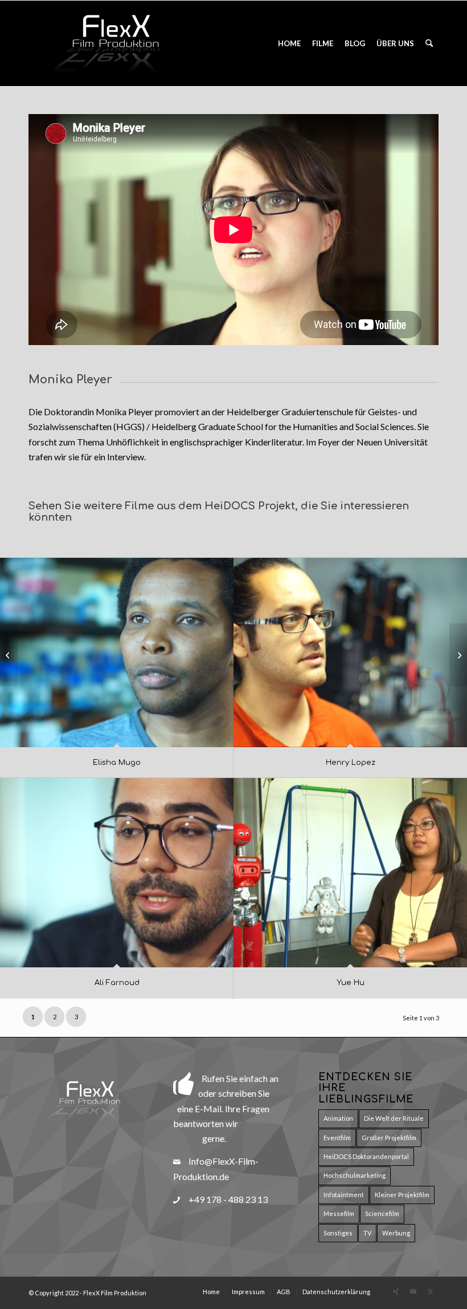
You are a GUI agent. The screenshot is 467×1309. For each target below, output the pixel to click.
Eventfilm (337, 1137)
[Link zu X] (430, 1291)
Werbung (396, 1233)
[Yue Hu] (350, 872)
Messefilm (338, 1213)
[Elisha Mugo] (116, 652)
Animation (338, 1118)
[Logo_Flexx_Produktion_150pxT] (113, 43)
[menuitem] (289, 43)
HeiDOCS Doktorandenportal (366, 1156)
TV (367, 1233)
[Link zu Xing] (395, 1291)
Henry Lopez (350, 763)
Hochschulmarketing (354, 1175)
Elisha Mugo (117, 763)
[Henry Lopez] (350, 652)
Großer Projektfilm (389, 1137)
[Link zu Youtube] (412, 1291)
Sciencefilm (382, 1213)
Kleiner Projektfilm (402, 1194)
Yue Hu (350, 983)
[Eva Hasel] (458, 654)
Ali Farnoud (117, 983)
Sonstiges (338, 1233)
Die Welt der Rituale (394, 1118)
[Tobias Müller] (9, 654)
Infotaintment (343, 1194)
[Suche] (429, 43)
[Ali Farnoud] (116, 872)
